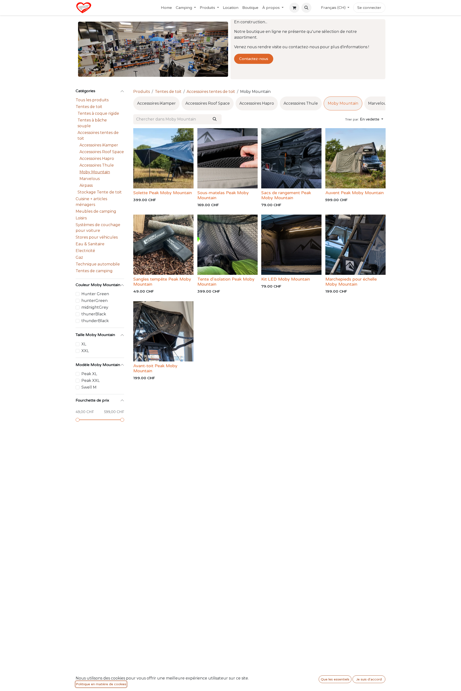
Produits (141, 91)
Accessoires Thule (96, 165)
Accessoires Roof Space (101, 152)
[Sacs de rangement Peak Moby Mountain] (291, 158)
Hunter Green (95, 294)
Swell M (89, 387)
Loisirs (81, 218)
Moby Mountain (94, 172)
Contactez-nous (253, 58)
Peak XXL (90, 380)
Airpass (86, 185)
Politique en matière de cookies (101, 684)
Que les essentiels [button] (335, 679)
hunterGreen (94, 300)
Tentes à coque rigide (98, 113)
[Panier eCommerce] (294, 8)
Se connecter (369, 7)
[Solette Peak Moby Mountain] (163, 158)
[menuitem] (166, 7)
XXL (85, 351)
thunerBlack (93, 314)
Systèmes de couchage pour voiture (98, 227)
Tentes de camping (94, 271)
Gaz (79, 257)
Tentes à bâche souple (92, 123)
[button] (306, 8)
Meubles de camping (96, 211)
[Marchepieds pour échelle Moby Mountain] (355, 245)
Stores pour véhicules (97, 237)
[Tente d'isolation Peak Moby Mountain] (227, 245)
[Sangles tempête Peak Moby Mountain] (163, 245)
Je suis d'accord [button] (369, 679)
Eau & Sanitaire (90, 244)
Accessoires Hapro (96, 158)
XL (83, 344)
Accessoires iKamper (98, 145)
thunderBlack (95, 320)
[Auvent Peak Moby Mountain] (355, 158)
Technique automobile (98, 264)
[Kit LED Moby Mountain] (291, 245)
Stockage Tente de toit (100, 192)
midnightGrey (94, 307)
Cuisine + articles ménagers (91, 202)
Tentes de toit (89, 106)
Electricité (85, 250)
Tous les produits (92, 100)
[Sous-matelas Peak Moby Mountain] (227, 158)
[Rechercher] (215, 119)
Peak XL (89, 374)
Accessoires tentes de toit (98, 135)
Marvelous (89, 178)
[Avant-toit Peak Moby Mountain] (163, 331)
